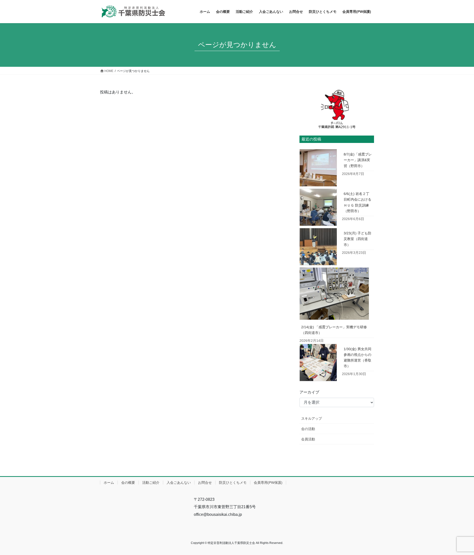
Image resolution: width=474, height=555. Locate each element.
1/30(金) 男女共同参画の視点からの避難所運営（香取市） (357, 357)
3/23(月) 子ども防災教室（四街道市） (357, 238)
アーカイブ (309, 392)
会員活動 (308, 439)
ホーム (109, 483)
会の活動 (308, 429)
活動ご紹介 (150, 483)
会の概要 (128, 483)
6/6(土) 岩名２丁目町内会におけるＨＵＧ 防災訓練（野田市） (357, 202)
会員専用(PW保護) (268, 483)
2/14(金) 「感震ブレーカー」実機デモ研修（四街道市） (334, 330)
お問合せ (205, 483)
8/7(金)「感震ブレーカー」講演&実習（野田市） (358, 160)
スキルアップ (311, 418)
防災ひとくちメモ (233, 483)
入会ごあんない (179, 483)
